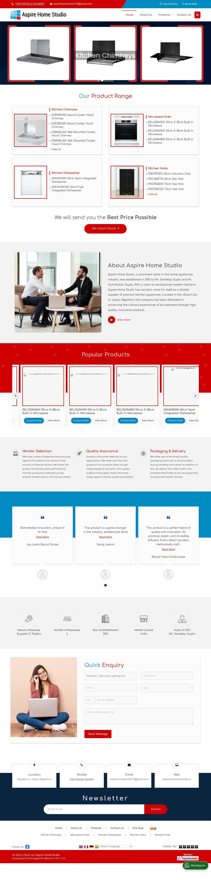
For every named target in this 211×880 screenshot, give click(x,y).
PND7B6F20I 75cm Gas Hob (166, 189)
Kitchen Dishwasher (66, 172)
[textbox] (110, 676)
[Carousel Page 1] (102, 585)
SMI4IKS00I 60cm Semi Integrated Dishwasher (74, 180)
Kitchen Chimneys (64, 109)
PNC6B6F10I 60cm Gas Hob (165, 178)
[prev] (15, 396)
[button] (29, 4)
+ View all (55, 149)
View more (123, 319)
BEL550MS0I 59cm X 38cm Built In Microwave (170, 124)
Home (129, 15)
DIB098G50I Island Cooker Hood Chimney (72, 117)
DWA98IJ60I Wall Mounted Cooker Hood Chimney (73, 142)
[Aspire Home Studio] (38, 15)
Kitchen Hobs (158, 168)
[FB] (27, 847)
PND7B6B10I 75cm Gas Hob (166, 184)
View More (41, 420)
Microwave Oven (159, 116)
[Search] (197, 15)
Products (164, 15)
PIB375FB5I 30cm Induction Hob (169, 173)
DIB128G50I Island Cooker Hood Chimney (72, 125)
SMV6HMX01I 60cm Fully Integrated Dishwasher (68, 189)
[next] (195, 396)
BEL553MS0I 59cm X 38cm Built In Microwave (170, 132)
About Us (146, 15)
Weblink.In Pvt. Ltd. (55, 858)
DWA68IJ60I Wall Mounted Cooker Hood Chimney (73, 134)
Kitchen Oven (162, 835)
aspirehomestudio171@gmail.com (72, 4)
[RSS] (153, 828)
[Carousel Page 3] (109, 585)
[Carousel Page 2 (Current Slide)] (105, 585)
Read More (77, 537)
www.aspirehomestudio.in (176, 779)
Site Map (138, 828)
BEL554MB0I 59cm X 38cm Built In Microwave (170, 141)
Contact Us (184, 15)
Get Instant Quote (104, 228)
